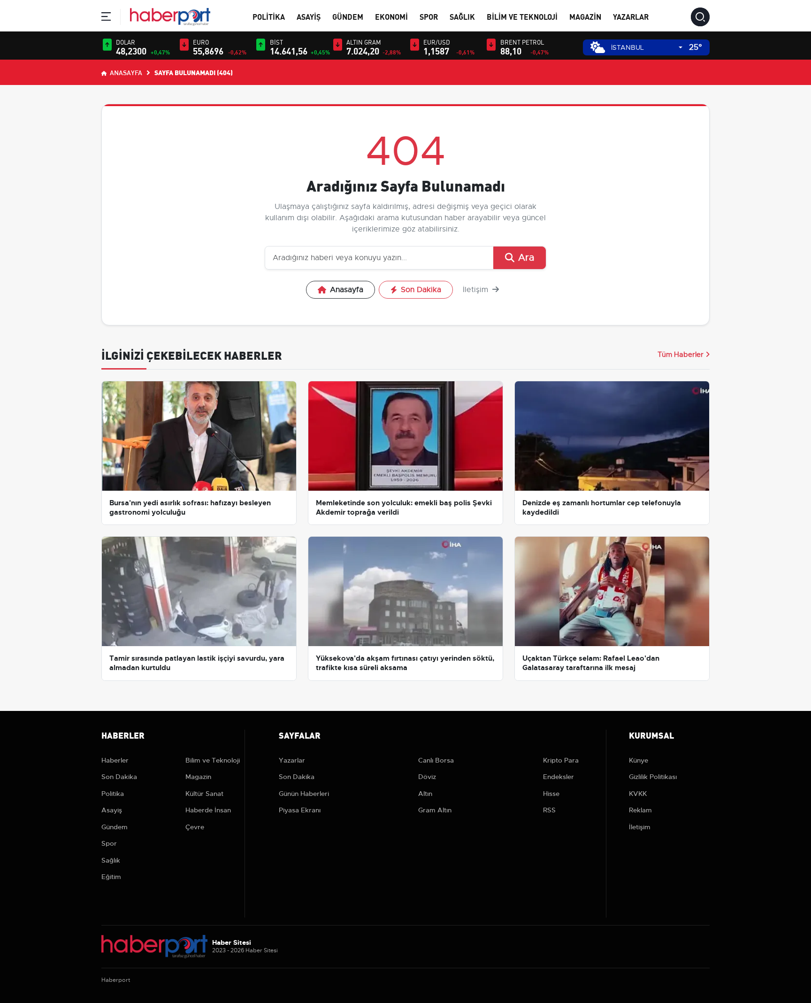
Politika (268, 16)
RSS (549, 810)
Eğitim (111, 876)
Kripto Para (561, 760)
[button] (106, 18)
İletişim (476, 289)
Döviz (427, 776)
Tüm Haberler (681, 354)
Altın (425, 793)
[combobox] (646, 48)
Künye (638, 760)
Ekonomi (391, 16)
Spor (429, 16)
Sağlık (462, 16)
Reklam (640, 810)
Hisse (551, 793)
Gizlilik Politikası (653, 776)
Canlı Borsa (436, 760)
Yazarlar (631, 16)
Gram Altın (434, 810)
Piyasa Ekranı (300, 810)
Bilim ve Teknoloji (522, 16)
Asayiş (309, 16)
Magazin (585, 16)
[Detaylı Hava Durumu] (597, 47)
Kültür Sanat (204, 793)
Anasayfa (125, 72)
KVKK (638, 793)
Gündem (347, 16)
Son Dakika (421, 289)
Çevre (194, 827)
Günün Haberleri (304, 793)
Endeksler (558, 776)
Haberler (115, 760)
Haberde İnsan (208, 810)
